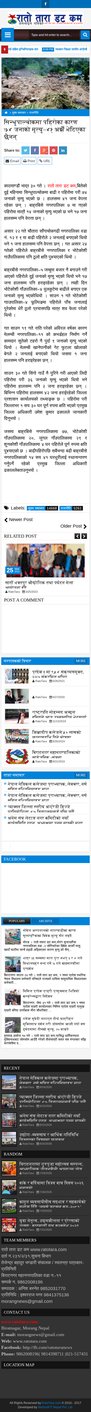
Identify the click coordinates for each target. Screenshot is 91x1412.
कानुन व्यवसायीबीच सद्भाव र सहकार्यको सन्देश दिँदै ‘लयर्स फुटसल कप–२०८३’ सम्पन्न (52, 1207)
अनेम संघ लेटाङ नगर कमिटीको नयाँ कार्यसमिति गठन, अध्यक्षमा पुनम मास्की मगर (45, 822)
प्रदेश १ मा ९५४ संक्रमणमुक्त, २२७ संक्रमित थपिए (58, 674)
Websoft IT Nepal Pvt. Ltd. (55, 1407)
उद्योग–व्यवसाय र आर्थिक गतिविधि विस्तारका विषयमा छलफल (49, 1137)
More (81, 661)
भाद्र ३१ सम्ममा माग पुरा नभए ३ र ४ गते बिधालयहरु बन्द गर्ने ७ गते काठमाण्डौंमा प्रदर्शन (52, 963)
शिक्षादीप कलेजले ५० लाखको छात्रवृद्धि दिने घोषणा (56, 735)
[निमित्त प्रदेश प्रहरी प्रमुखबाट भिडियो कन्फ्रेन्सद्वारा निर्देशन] (13, 997)
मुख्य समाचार (42, 508)
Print (31, 161)
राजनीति (71, 508)
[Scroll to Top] (83, 1404)
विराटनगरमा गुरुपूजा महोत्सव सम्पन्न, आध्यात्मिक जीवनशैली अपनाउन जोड (51, 1167)
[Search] (85, 34)
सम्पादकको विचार (17, 661)
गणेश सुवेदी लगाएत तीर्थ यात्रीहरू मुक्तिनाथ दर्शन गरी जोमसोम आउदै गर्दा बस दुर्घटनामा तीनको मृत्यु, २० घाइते (54, 1024)
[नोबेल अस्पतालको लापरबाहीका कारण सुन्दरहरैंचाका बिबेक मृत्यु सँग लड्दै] (13, 936)
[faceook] (45, 846)
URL (46, 161)
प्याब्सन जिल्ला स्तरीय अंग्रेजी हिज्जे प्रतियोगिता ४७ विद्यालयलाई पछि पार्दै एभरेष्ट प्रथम (41, 813)
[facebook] (45, 4)
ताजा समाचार (14, 775)
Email (14, 161)
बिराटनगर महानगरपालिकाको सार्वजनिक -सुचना (56, 755)
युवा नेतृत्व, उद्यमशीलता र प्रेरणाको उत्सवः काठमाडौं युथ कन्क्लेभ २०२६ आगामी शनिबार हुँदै (49, 1225)
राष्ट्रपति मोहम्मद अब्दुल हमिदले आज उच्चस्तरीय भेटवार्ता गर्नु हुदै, (59, 717)
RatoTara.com (51, 1403)
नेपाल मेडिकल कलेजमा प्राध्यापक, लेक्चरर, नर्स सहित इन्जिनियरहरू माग (47, 788)
